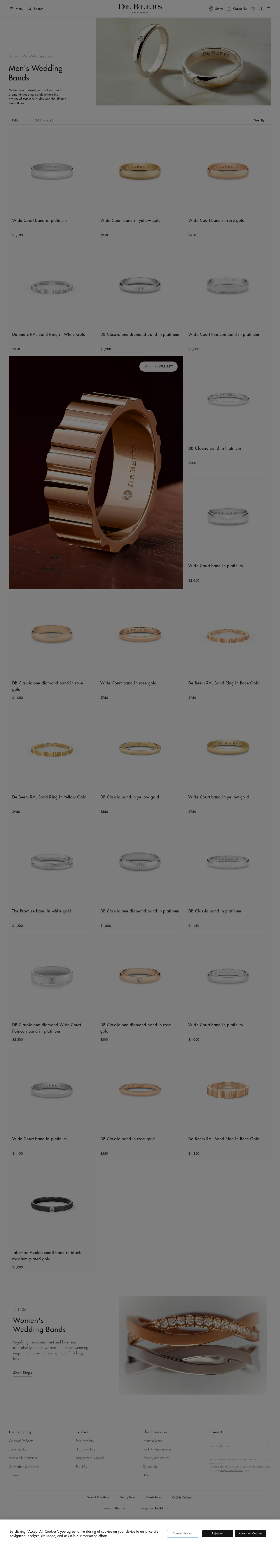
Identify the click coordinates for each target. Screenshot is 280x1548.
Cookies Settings (183, 1533)
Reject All (217, 1533)
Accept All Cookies (250, 1533)
